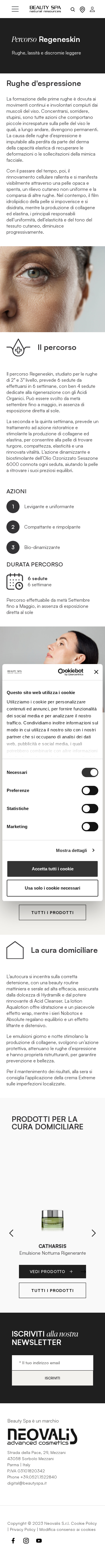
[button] (11, 1233)
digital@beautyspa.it (27, 1482)
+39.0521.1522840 (38, 1476)
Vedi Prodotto (48, 1271)
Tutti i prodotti (52, 912)
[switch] (90, 790)
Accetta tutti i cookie (53, 868)
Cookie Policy (84, 1523)
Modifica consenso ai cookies (67, 1529)
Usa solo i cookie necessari (52, 888)
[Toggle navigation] (15, 9)
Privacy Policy (23, 1529)
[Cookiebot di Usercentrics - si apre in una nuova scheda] (61, 672)
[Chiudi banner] (96, 672)
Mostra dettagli (71, 850)
